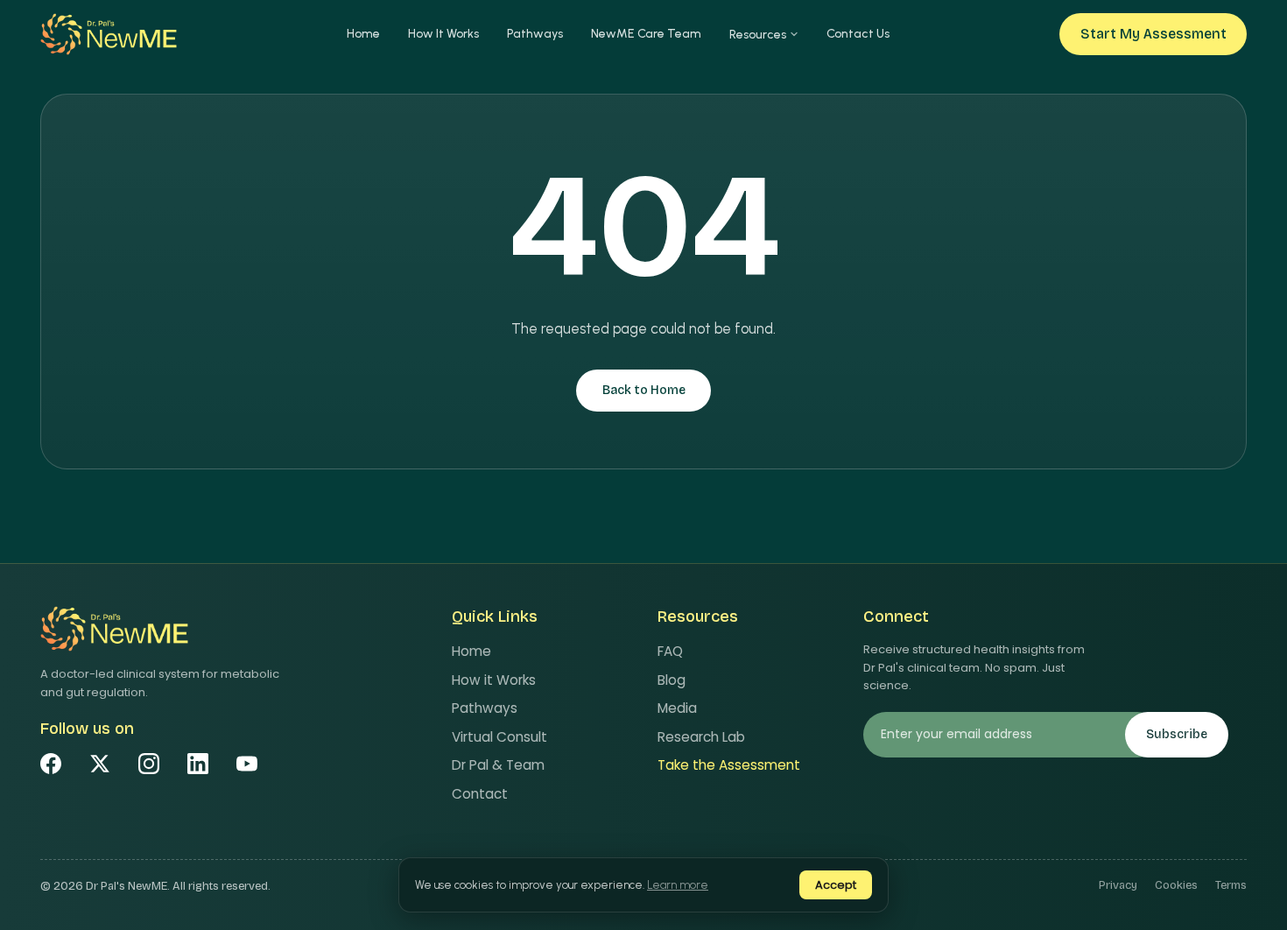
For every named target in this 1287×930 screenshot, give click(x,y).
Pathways (535, 33)
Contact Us (858, 33)
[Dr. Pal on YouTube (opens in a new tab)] (246, 763)
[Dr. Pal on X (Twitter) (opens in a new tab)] (99, 763)
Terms (1231, 885)
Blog (672, 680)
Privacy (1118, 885)
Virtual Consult (499, 737)
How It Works (443, 33)
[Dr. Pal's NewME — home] (108, 34)
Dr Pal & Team (498, 765)
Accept (835, 885)
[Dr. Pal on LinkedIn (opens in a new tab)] (197, 763)
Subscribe (1176, 734)
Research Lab (701, 737)
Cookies (1176, 885)
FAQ (670, 651)
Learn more (677, 884)
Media (677, 708)
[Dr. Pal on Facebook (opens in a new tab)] (50, 763)
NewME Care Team (646, 33)
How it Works (494, 680)
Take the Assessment (729, 765)
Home (363, 33)
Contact (480, 794)
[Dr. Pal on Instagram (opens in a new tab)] (148, 763)
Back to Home (644, 390)
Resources (757, 34)
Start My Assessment (1153, 33)
